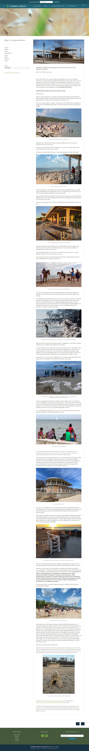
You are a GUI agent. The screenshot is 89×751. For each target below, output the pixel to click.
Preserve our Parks (53, 746)
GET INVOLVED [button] (71, 6)
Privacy (42, 748)
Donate (17, 736)
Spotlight (6, 58)
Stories (6, 60)
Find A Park (17, 734)
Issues (6, 54)
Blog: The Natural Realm (14, 40)
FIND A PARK (37, 6)
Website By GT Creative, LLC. (53, 748)
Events (6, 51)
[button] (83, 5)
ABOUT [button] (46, 6)
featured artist (7, 53)
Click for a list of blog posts (11, 72)
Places (6, 56)
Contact (17, 740)
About (16, 738)
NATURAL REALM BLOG (58, 6)
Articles (6, 49)
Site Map (45, 748)
